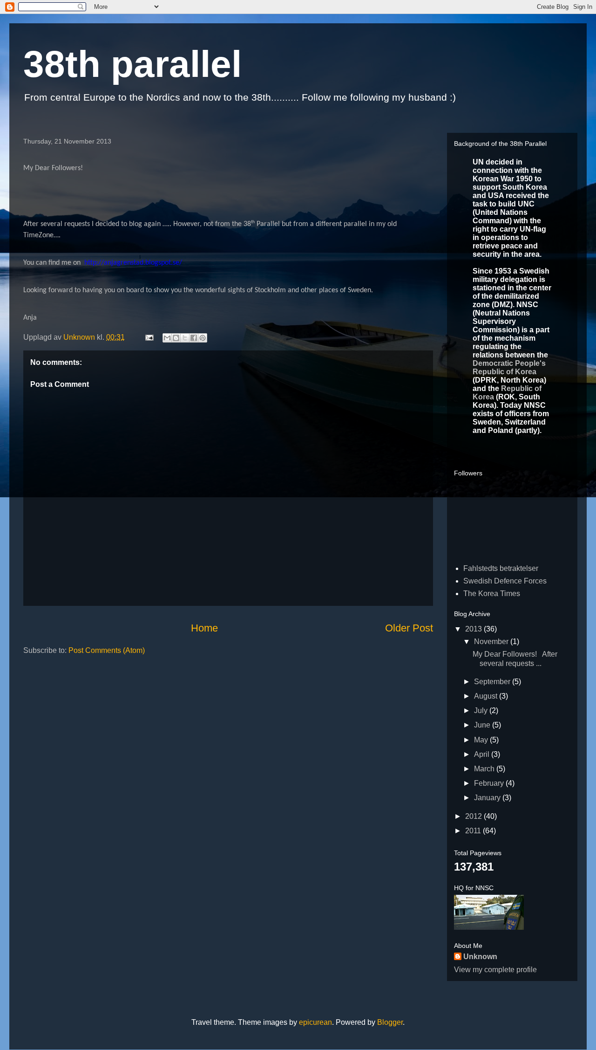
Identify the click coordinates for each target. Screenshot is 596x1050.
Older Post (409, 628)
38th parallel (132, 64)
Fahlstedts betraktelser (500, 568)
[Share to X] (185, 338)
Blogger (390, 1022)
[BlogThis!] (176, 338)
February (490, 783)
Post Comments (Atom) (106, 650)
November (492, 641)
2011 (474, 831)
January (488, 798)
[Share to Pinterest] (202, 338)
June (483, 725)
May (482, 740)
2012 (474, 816)
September (493, 682)
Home (204, 628)
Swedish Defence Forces (505, 581)
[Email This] (167, 338)
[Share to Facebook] (193, 338)
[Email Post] (149, 337)
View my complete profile (495, 970)
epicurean (315, 1022)
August (486, 696)
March (485, 769)
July (481, 710)
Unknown (480, 957)
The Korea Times (491, 593)
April (482, 754)
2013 (474, 629)
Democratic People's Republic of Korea (509, 367)
